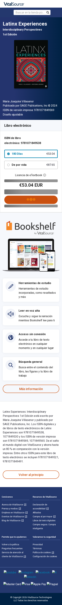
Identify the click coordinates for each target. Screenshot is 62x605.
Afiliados (37, 512)
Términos (37, 548)
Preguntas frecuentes (12, 548)
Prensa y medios (10, 508)
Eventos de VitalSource (13, 516)
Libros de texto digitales (44, 520)
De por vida (33, 164)
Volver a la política (10, 544)
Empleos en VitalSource (13, 512)
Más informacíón (31, 389)
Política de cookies (42, 552)
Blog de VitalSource (11, 520)
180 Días (33, 153)
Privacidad (38, 544)
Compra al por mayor (43, 516)
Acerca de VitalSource (13, 504)
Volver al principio (31, 475)
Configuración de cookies (45, 556)
